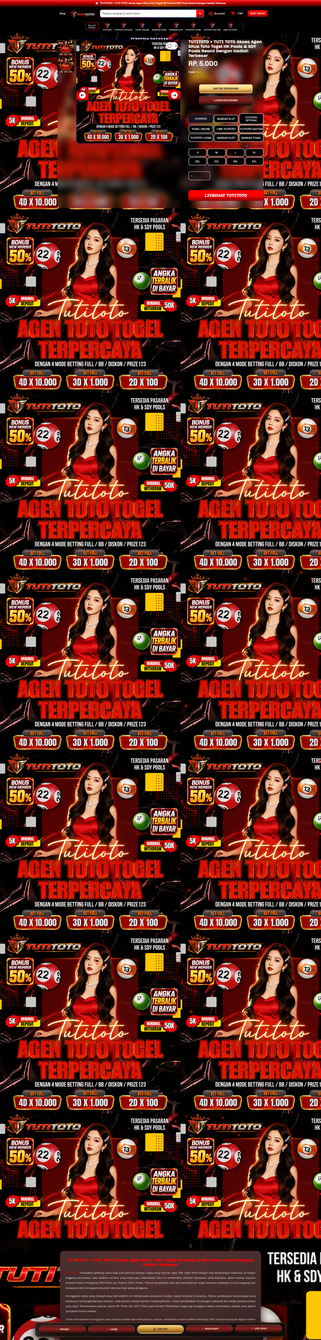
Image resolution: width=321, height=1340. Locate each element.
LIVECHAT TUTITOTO (226, 195)
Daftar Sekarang (226, 88)
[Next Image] (174, 95)
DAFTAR (162, 1328)
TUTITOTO (72, 1272)
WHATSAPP (212, 1328)
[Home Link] (82, 13)
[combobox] (148, 13)
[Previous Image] (82, 95)
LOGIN (114, 1328)
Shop (63, 13)
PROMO (64, 1328)
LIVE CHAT (260, 1328)
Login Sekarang (226, 100)
